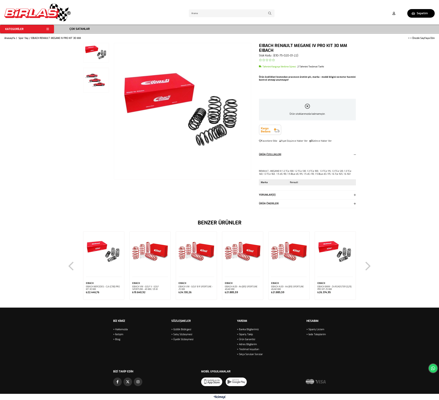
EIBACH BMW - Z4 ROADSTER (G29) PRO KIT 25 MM (334, 288)
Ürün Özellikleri (270, 154)
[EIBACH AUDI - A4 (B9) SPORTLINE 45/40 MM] (242, 252)
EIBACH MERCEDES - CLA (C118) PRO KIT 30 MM (103, 288)
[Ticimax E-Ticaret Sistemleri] (219, 397)
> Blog (116, 339)
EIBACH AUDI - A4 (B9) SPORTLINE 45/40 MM (241, 288)
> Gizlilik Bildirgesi (181, 329)
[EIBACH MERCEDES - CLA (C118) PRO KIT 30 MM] (103, 252)
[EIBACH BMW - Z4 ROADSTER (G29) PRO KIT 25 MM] (335, 252)
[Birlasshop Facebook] (117, 382)
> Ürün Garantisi (246, 339)
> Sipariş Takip (245, 334)
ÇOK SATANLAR (79, 29)
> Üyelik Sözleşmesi (182, 339)
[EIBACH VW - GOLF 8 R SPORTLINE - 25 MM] (196, 252)
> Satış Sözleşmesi (181, 334)
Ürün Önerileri (269, 203)
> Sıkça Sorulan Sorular (250, 354)
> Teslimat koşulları (248, 349)
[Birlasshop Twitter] (127, 382)
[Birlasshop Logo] (37, 12)
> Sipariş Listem (315, 329)
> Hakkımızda (120, 329)
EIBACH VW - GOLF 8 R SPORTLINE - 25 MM (196, 288)
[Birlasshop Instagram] (138, 382)
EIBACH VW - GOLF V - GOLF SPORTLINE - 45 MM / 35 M (145, 288)
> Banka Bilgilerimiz (248, 329)
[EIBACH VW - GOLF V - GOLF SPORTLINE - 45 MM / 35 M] (150, 252)
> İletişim (118, 334)
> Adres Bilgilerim (247, 344)
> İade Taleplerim (316, 334)
